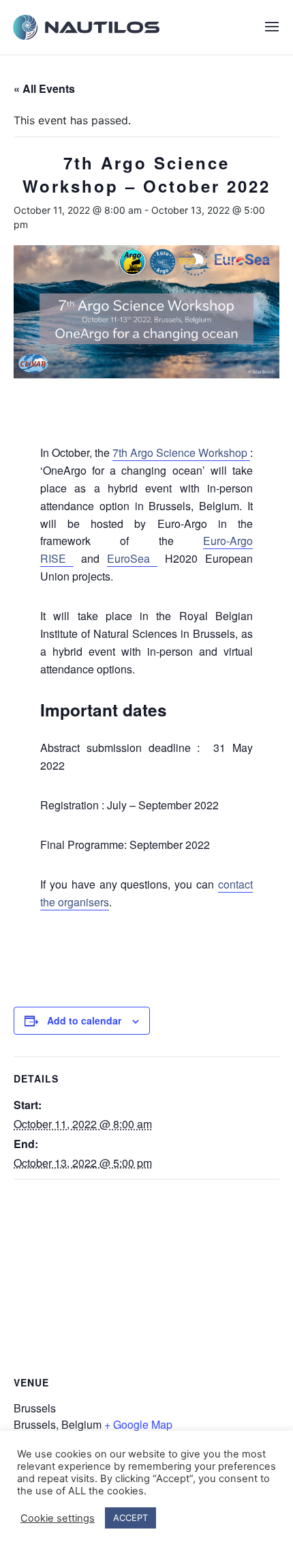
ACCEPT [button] (130, 1517)
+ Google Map (138, 1424)
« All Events (44, 88)
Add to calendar (84, 1020)
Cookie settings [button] (57, 1518)
